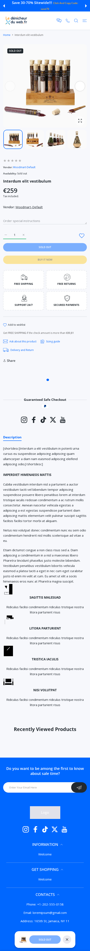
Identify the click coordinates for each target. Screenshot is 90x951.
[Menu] (84, 21)
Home (6, 35)
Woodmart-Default (24, 167)
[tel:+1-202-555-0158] (68, 21)
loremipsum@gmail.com (50, 913)
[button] (4, 6)
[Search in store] (76, 21)
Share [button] (11, 360)
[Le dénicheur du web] (16, 21)
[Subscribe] (79, 787)
